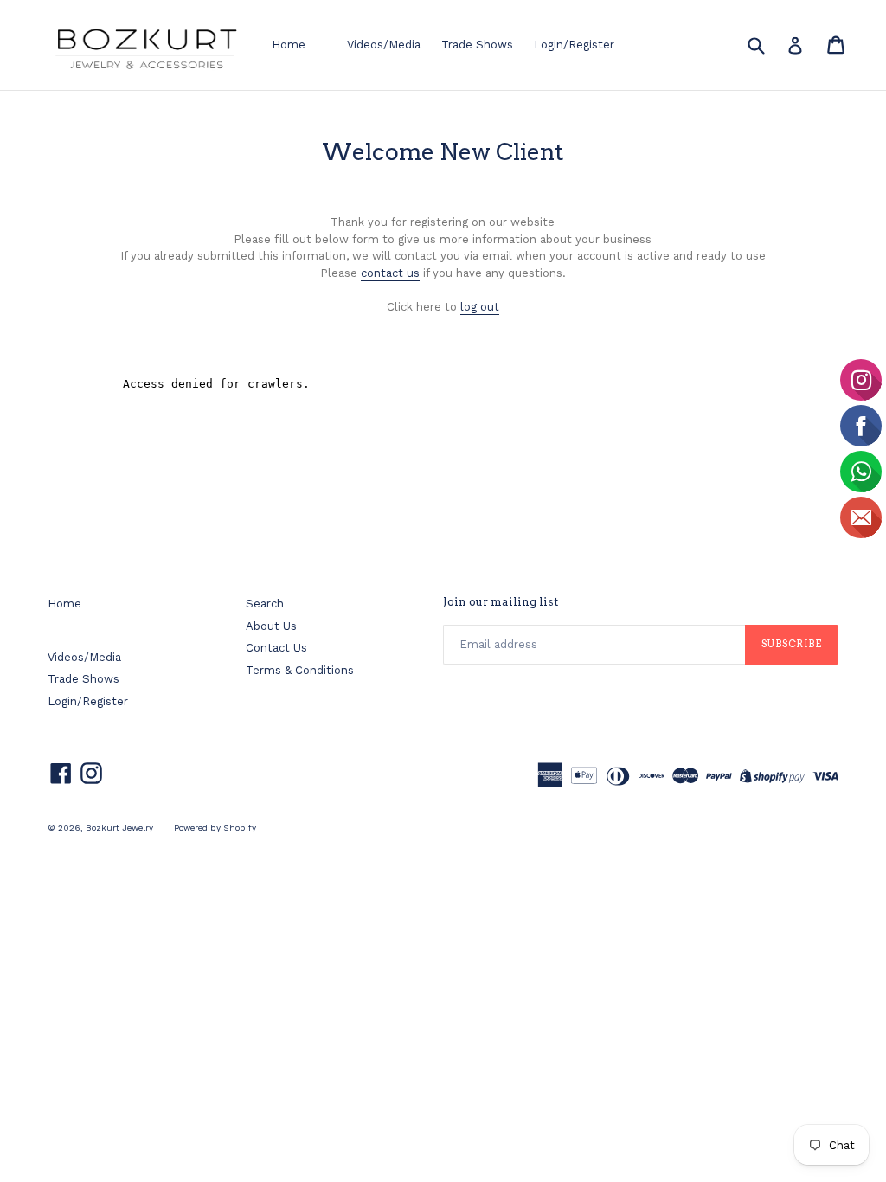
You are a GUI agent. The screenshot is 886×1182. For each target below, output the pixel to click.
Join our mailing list (500, 601)
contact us (390, 273)
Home (288, 44)
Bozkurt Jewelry (119, 827)
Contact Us (276, 647)
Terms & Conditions (300, 670)
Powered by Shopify (215, 827)
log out (479, 306)
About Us (271, 626)
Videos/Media (384, 44)
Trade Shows (477, 44)
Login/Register (574, 44)
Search (265, 603)
